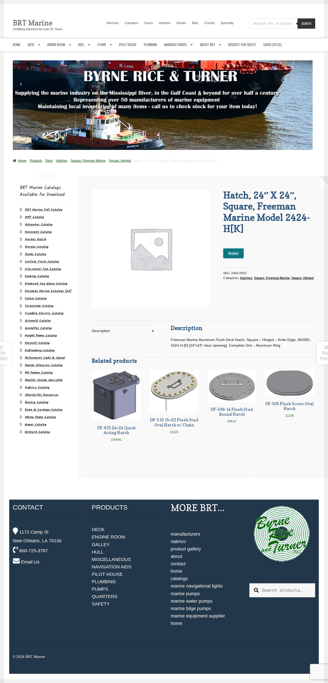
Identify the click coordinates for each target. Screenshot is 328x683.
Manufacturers (175, 44)
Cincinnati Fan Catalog (43, 269)
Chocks (209, 23)
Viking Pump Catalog (40, 417)
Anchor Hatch (35, 239)
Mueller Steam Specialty (44, 380)
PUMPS (100, 589)
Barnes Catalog (36, 246)
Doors (148, 23)
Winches (113, 23)
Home (16, 44)
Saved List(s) (272, 44)
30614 (232, 415)
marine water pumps (191, 601)
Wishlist (233, 253)
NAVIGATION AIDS (111, 566)
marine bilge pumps (191, 608)
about (176, 556)
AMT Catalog (34, 217)
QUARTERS (104, 596)
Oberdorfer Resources (41, 394)
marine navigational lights (197, 586)
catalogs (179, 578)
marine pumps (185, 593)
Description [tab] (101, 331)
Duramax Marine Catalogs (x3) (48, 291)
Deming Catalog (37, 276)
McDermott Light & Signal (45, 357)
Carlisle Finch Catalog (42, 261)
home (176, 571)
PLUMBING (104, 581)
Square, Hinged (120, 160)
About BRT (207, 44)
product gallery (186, 549)
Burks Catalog (35, 254)
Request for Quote (242, 44)
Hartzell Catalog (37, 342)
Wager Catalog (35, 424)
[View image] (282, 534)
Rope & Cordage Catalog (44, 409)
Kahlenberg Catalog (40, 350)
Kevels (181, 23)
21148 (289, 409)
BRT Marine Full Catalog (43, 209)
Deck (31, 44)
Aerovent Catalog (38, 231)
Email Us (29, 562)
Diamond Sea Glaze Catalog (46, 283)
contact (178, 563)
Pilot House (127, 44)
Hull (81, 44)
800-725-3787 (33, 550)
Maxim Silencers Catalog (44, 365)
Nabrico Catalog (37, 387)
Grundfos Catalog (38, 328)
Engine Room (56, 44)
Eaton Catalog (36, 298)
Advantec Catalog (39, 224)
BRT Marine (33, 22)
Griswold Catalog (38, 320)
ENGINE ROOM (108, 536)
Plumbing (150, 44)
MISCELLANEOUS (111, 559)
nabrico (178, 541)
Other (101, 44)
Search (306, 23)
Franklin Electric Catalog (44, 313)
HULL (98, 552)
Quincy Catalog (36, 402)
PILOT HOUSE (107, 574)
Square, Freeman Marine (88, 160)
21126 (174, 425)
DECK (98, 529)
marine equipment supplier (198, 616)
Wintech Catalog (37, 431)
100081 (116, 433)
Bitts (195, 23)
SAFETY (101, 604)
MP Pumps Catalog (39, 372)
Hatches (164, 23)
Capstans (131, 23)
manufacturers (185, 534)
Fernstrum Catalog (39, 305)
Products (36, 160)
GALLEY (101, 544)
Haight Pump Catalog (41, 335)
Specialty (227, 23)
